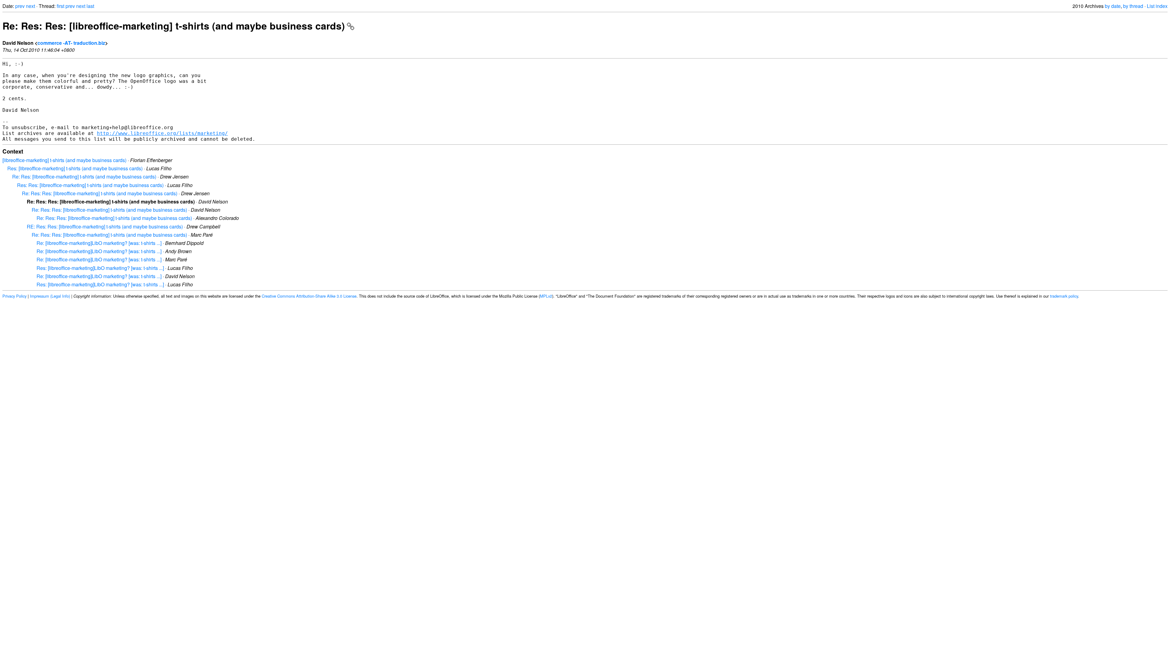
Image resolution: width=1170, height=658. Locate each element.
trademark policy (1064, 296)
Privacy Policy (14, 296)
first (60, 5)
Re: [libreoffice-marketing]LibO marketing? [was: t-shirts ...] (99, 242)
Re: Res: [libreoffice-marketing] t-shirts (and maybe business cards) (84, 176)
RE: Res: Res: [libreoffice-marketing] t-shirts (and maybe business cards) (105, 226)
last (90, 5)
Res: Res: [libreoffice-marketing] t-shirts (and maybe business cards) (90, 185)
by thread (1133, 5)
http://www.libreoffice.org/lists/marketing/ (162, 133)
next (30, 5)
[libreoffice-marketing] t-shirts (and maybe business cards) (64, 160)
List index (1157, 5)
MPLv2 (546, 296)
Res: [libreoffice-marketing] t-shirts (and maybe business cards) (75, 168)
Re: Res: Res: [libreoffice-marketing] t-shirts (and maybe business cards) (173, 26)
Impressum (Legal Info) (50, 296)
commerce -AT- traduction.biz (71, 42)
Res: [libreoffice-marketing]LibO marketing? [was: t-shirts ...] (100, 267)
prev (20, 5)
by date (1113, 5)
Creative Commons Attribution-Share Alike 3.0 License (309, 296)
